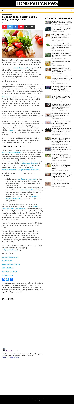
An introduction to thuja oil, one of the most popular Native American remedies (61, 55)
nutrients (5, 290)
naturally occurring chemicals (27, 179)
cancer (11, 130)
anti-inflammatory (18, 283)
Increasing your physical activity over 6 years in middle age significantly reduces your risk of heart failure (60, 140)
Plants (41, 290)
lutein (32, 287)
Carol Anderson (17, 23)
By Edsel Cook (61, 50)
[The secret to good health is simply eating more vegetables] (37, 6)
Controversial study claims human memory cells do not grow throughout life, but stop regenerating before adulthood (61, 89)
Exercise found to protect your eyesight (60, 183)
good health (12, 287)
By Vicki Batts (61, 40)
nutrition (12, 290)
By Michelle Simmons (63, 24)
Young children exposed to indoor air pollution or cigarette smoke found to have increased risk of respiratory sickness (61, 106)
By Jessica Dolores (62, 83)
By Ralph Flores (61, 186)
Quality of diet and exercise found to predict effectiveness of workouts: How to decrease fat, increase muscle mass (61, 37)
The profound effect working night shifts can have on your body (61, 28)
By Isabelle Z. (61, 31)
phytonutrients (20, 290)
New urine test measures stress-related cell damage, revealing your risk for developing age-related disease (61, 79)
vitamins (18, 292)
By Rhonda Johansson (63, 134)
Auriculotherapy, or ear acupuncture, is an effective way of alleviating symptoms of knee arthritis (61, 176)
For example (6, 97)
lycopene (38, 287)
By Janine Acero (61, 118)
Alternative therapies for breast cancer (60, 62)
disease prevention (21, 285)
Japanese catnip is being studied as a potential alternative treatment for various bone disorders (61, 131)
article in (22, 68)
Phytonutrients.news (10, 250)
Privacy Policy (37, 400)
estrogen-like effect (27, 190)
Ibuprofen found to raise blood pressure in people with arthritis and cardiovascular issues (60, 97)
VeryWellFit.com (7, 261)
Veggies (12, 292)
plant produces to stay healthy (12, 152)
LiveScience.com (7, 275)
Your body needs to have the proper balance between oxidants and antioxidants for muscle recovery (61, 166)
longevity (26, 287)
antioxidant (29, 283)
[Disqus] (22, 324)
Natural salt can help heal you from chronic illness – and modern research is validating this (61, 123)
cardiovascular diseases (29, 163)
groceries (19, 287)
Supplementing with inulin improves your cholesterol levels (61, 148)
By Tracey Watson (62, 58)
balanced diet (38, 283)
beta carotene (6, 285)
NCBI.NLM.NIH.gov (8, 268)
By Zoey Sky (61, 101)
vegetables (5, 292)
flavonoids (32, 285)
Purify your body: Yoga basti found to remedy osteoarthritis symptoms (61, 22)
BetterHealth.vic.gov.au (9, 271)
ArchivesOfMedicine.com (10, 257)
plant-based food (32, 290)
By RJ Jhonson (61, 126)
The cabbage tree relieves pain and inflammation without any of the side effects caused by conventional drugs (61, 46)
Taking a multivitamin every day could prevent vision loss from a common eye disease (60, 70)
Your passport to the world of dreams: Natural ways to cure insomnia (60, 115)
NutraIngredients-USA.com (11, 264)
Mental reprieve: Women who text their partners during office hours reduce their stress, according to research (61, 157)
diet (13, 285)
